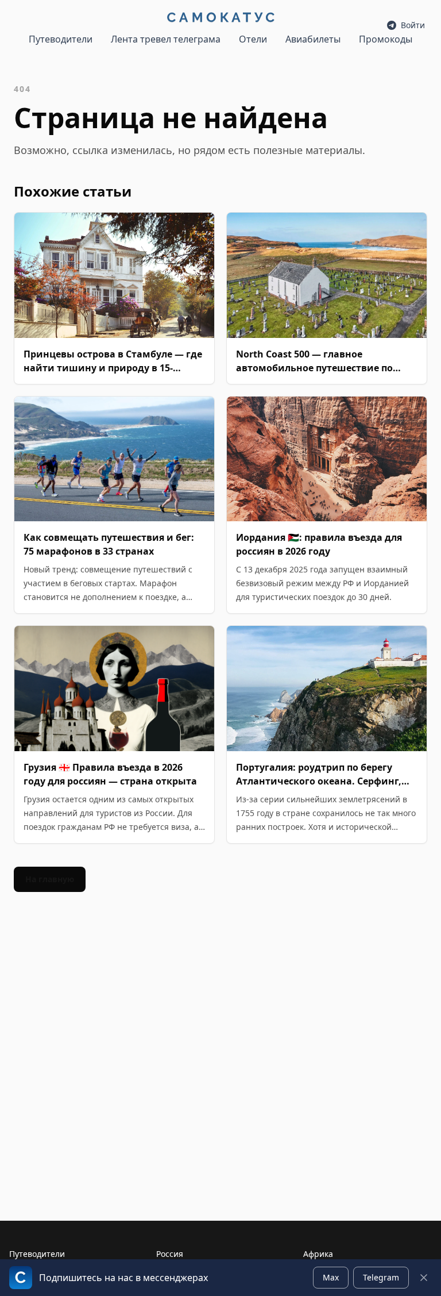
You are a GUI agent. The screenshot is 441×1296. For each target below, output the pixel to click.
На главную (49, 879)
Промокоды (385, 39)
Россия (169, 1253)
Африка (318, 1253)
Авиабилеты (313, 39)
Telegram (381, 1277)
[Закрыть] (424, 1278)
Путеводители (60, 39)
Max (331, 1277)
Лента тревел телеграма (165, 39)
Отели (253, 39)
